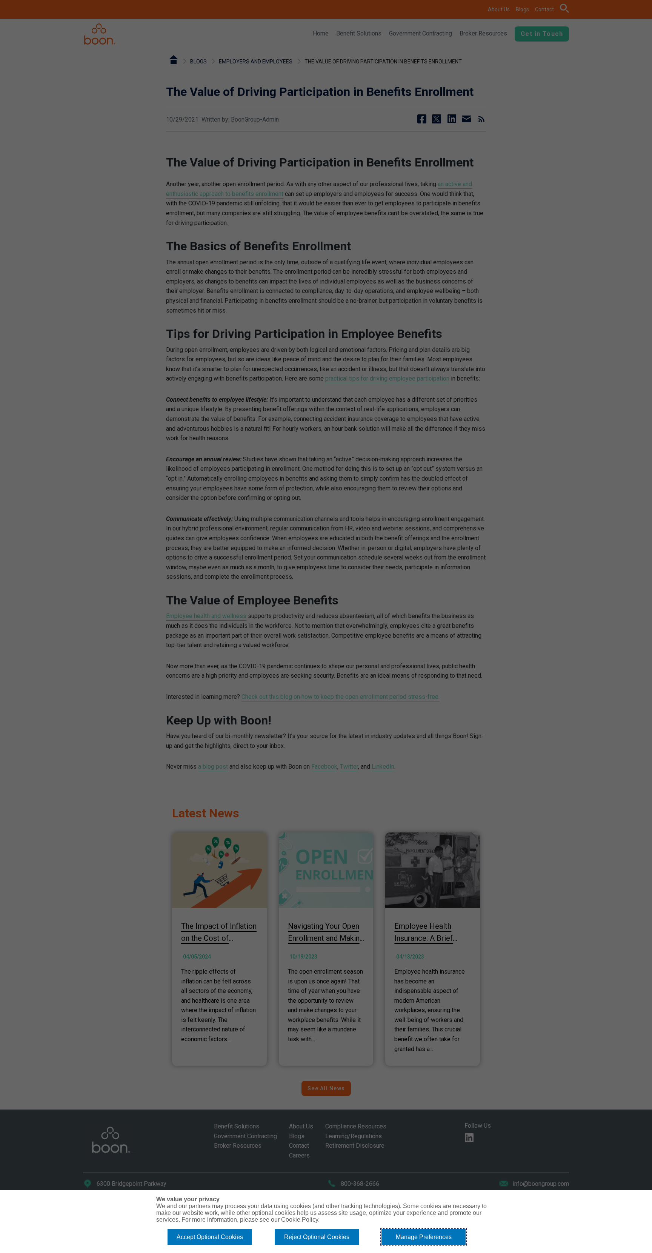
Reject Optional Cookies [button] (316, 1237)
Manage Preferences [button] (424, 1237)
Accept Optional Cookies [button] (210, 1237)
